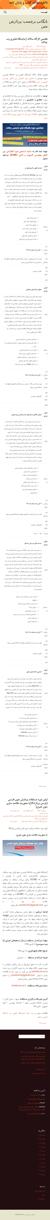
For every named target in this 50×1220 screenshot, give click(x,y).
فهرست (44, 12)
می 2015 (42, 1163)
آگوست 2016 (41, 1139)
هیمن (43, 1099)
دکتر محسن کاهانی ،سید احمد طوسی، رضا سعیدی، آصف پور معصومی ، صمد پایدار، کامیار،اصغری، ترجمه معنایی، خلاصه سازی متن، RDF (26, 64)
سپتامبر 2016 (41, 1135)
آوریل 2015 (42, 1167)
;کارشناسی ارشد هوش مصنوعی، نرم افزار (35, 49)
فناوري (31, 68)
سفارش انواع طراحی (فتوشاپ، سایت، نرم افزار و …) (33, 1064)
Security (15, 52)
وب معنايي (17, 68)
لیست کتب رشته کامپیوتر (38, 1073)
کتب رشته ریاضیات (35, 1095)
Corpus (44, 52)
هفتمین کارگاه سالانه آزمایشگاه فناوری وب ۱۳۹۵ (26, 41)
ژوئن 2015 (42, 1159)
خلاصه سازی (35, 60)
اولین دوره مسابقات (22, 57)
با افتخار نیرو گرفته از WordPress (25, 1215)
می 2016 (42, 1151)
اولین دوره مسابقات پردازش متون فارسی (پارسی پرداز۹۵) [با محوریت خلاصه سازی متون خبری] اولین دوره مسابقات (25, 817)
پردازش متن (6, 57)
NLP (30, 52)
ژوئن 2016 (42, 1147)
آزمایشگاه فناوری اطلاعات (25, 54)
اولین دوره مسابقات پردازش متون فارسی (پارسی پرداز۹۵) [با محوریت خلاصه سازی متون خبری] (26, 803)
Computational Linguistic (15, 49)
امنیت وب (30, 57)
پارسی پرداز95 (13, 57)
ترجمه (43, 1195)
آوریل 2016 (42, 1155)
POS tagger (23, 52)
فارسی (35, 68)
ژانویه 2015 (42, 1175)
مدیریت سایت (7, 68)
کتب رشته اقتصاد (40, 1069)
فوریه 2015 (42, 1171)
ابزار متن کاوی (43, 57)
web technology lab (39, 54)
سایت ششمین (25, 151)
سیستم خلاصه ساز (42, 68)
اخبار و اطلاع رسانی (27, 46)
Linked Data (36, 52)
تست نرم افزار (43, 60)
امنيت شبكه (36, 57)
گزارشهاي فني (24, 68)
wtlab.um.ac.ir (39, 972)
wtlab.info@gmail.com (31, 905)
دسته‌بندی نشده (41, 1199)
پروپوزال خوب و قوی (33, 1103)
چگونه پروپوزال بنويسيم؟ (34, 1099)
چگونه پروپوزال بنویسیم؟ (33, 1114)
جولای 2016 (41, 1143)
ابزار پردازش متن (13, 54)
